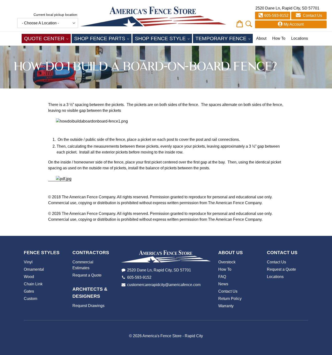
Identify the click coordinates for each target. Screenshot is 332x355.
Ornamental (34, 269)
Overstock (227, 262)
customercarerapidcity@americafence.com (164, 285)
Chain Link (33, 284)
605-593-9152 (276, 15)
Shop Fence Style (163, 38)
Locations (299, 38)
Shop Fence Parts (102, 38)
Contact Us (312, 15)
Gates (29, 291)
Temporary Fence (224, 38)
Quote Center (47, 38)
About (261, 38)
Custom (30, 299)
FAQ (222, 277)
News (223, 284)
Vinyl (28, 262)
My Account (294, 24)
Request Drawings (88, 306)
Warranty (226, 306)
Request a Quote (87, 275)
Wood (29, 277)
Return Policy (230, 299)
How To (278, 38)
